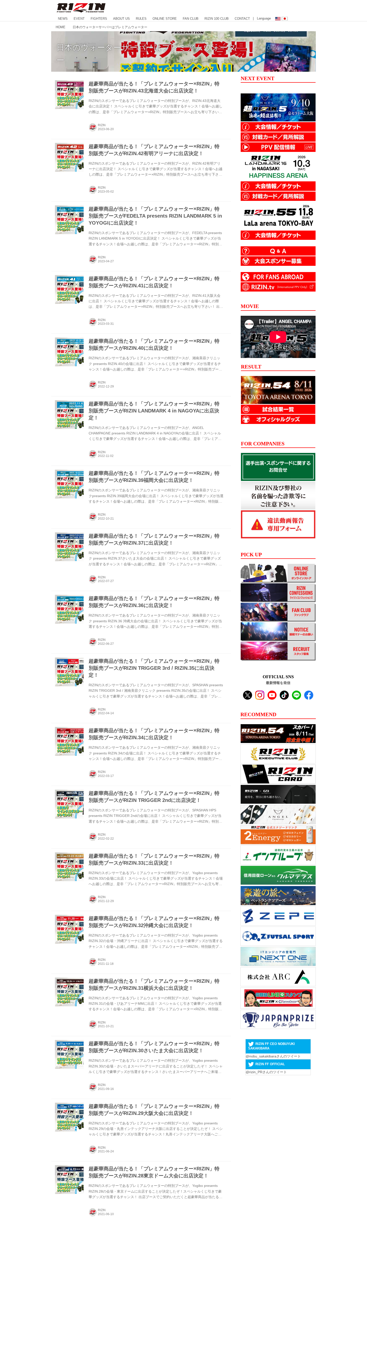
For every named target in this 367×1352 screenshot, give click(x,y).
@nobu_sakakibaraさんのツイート (273, 1056)
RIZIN (102, 125)
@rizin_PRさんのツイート (266, 1072)
